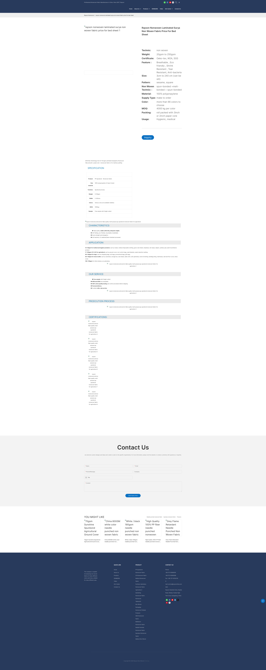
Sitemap (147, 661)
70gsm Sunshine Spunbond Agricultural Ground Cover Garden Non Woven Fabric (92, 541)
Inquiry (147, 137)
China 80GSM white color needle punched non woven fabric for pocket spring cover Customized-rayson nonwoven (112, 541)
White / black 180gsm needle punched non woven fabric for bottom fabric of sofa (132, 541)
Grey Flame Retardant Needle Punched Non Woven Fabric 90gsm (172, 541)
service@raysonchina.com (175, 584)
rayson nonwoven (89, 15)
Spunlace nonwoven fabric (170, 517)
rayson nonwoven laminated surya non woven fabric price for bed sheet (115, 15)
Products (179, 517)
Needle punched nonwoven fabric (154, 517)
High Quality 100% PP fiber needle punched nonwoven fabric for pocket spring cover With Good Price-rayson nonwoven (153, 541)
